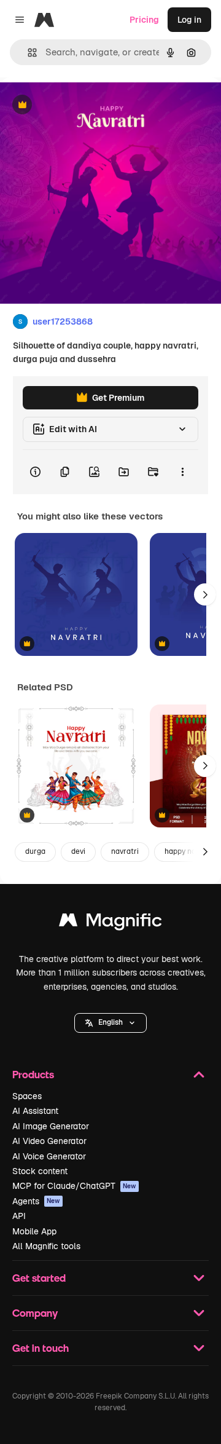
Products (33, 1074)
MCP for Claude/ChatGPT (74, 1185)
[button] (110, 1023)
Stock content (40, 1171)
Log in (189, 19)
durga (35, 851)
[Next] (205, 594)
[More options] (182, 472)
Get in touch (40, 1347)
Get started (39, 1277)
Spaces (27, 1096)
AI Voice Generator (49, 1156)
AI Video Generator (49, 1140)
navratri (125, 851)
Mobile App (34, 1231)
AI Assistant (35, 1110)
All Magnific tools (46, 1246)
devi (78, 851)
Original (78, 105)
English (110, 1022)
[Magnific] (110, 923)
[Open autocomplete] (27, 52)
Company (35, 1312)
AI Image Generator (50, 1126)
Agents (36, 1201)
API (19, 1215)
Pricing (144, 19)
